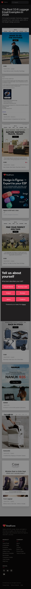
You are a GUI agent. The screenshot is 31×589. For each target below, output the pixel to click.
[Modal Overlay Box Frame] (15, 294)
